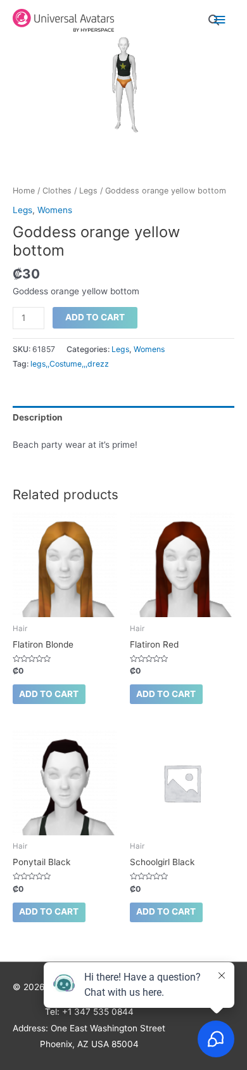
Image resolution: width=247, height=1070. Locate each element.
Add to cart (95, 317)
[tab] (123, 417)
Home (24, 190)
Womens (54, 210)
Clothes (57, 190)
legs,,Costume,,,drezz (69, 364)
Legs (88, 190)
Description (38, 417)
